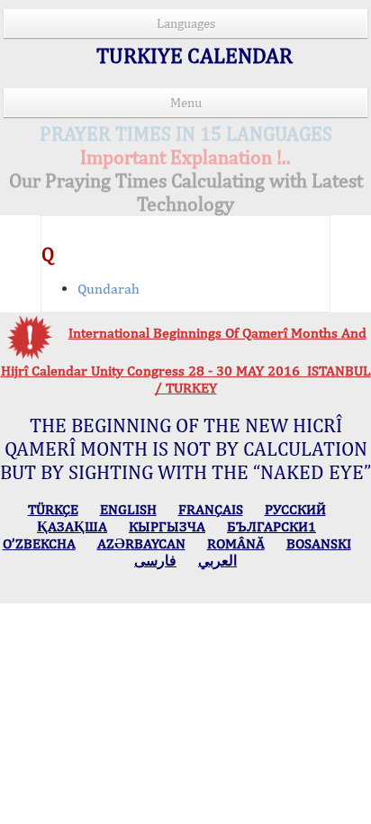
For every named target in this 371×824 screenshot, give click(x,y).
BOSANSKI (318, 543)
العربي (217, 560)
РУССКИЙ (295, 509)
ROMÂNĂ (236, 543)
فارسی (155, 560)
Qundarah (108, 288)
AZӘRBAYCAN (141, 543)
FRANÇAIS (210, 509)
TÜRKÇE (53, 509)
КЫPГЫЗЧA (167, 526)
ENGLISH (128, 509)
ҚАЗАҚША (72, 526)
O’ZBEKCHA (39, 543)
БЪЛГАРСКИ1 (271, 526)
